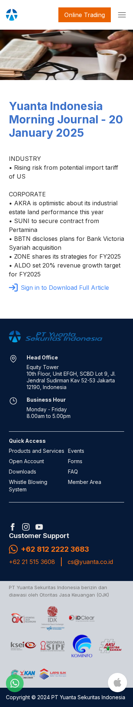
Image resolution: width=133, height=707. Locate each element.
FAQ (73, 471)
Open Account (26, 461)
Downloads (22, 471)
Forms (75, 461)
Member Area (84, 482)
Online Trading (84, 15)
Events (76, 451)
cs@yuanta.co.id (90, 561)
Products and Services (36, 451)
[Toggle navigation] (120, 15)
